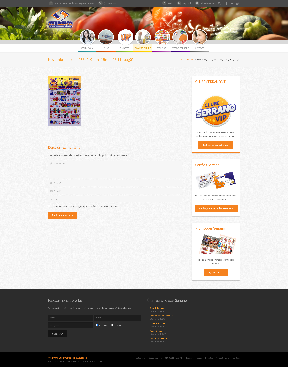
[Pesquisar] (219, 3)
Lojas (199, 358)
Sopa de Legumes (158, 308)
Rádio (170, 3)
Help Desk (187, 3)
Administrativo (207, 3)
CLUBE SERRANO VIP (173, 358)
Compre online (155, 358)
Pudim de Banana (157, 323)
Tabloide (190, 59)
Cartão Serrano (222, 358)
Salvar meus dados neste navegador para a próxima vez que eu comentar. (85, 206)
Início (180, 59)
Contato (236, 358)
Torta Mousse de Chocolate (162, 315)
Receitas (209, 358)
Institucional (140, 358)
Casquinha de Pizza (158, 338)
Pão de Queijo (156, 331)
